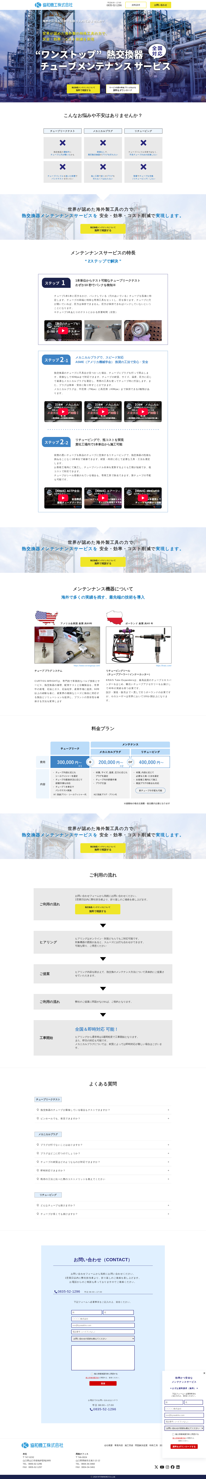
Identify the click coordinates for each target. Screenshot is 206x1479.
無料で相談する (83, 89)
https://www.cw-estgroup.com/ (87, 666)
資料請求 (136, 5)
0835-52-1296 (114, 5)
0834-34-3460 (88, 1464)
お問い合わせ (160, 5)
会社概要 (108, 1445)
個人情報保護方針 (92, 1377)
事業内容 (118, 1445)
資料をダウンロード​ (122, 89)
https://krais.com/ (163, 666)
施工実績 (129, 1445)
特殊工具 (153, 1445)
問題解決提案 (141, 1445)
